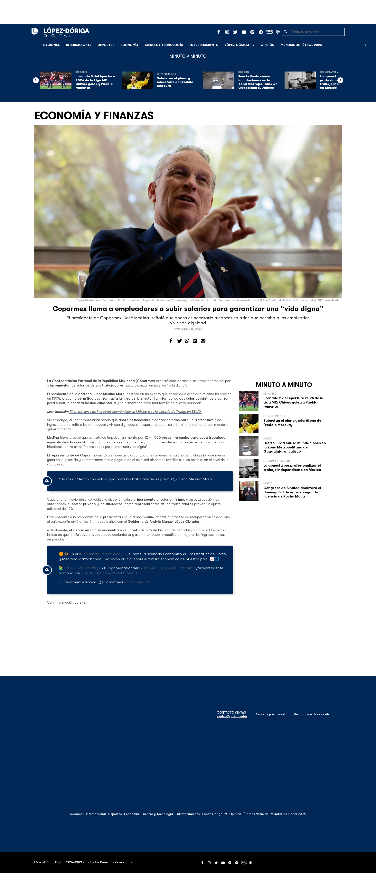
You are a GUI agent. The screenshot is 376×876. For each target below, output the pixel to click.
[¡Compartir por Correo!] (203, 341)
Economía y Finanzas (332, 72)
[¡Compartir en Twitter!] (179, 341)
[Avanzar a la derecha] (365, 45)
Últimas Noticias (256, 814)
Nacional (51, 45)
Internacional (78, 45)
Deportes (106, 45)
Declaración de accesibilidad (315, 714)
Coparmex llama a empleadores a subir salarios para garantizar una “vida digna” (188, 309)
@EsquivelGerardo (81, 568)
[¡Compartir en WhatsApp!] (187, 341)
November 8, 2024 (140, 582)
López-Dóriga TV (239, 45)
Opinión (267, 45)
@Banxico (147, 568)
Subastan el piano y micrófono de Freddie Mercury (175, 82)
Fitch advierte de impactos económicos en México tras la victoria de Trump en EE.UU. (135, 411)
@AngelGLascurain (179, 568)
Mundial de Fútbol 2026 (301, 45)
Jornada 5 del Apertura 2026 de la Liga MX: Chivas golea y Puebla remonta (95, 82)
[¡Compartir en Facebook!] (170, 341)
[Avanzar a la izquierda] (36, 80)
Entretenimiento (204, 45)
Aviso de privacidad (270, 714)
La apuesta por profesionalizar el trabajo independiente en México (292, 468)
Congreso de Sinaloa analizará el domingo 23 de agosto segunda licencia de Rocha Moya (292, 492)
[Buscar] (371, 45)
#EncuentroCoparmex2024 (103, 554)
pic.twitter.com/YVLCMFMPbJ (110, 573)
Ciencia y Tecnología (164, 45)
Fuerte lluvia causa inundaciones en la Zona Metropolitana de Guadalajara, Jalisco (257, 82)
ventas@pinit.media (232, 716)
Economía (129, 45)
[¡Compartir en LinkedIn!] (195, 341)
